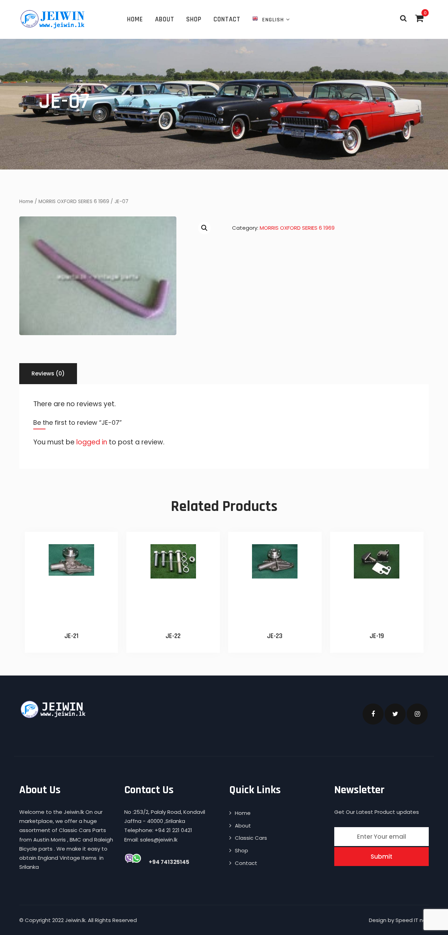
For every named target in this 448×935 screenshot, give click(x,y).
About (164, 19)
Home (135, 19)
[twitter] (395, 714)
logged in (91, 442)
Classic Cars (251, 838)
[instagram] (417, 714)
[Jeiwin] (53, 18)
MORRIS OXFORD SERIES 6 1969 (73, 201)
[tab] (48, 373)
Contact (227, 19)
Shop (194, 19)
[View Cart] (419, 18)
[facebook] (373, 714)
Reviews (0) (48, 373)
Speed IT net (412, 920)
